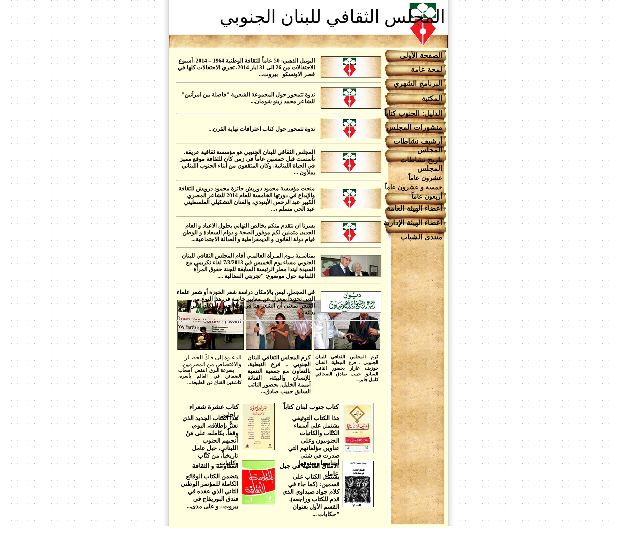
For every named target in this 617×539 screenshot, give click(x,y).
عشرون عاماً (425, 177)
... (209, 369)
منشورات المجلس (414, 127)
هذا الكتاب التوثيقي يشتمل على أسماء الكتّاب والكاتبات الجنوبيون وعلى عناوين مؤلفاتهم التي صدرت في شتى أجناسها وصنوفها (314, 440)
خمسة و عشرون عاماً (413, 187)
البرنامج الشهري (417, 83)
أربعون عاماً (427, 196)
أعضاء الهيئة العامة (414, 208)
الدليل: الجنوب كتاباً (413, 113)
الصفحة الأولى (421, 55)
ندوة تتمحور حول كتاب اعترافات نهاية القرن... (262, 129)
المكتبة (432, 98)
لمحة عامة (426, 69)
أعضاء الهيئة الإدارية (412, 222)
